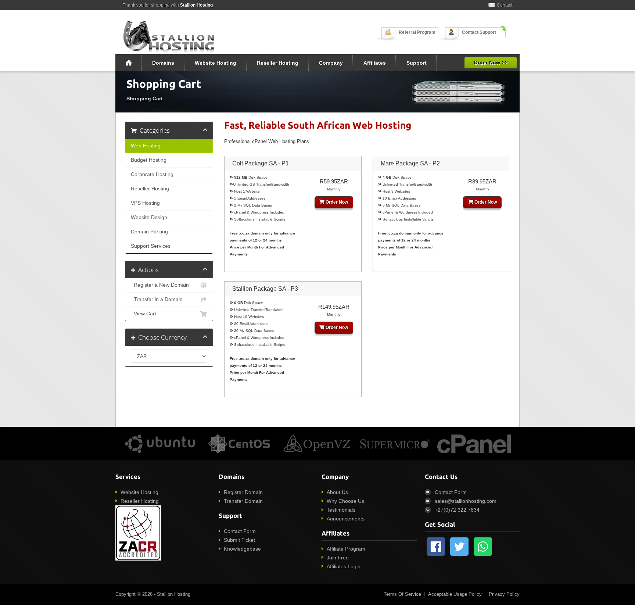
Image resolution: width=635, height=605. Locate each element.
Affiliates (374, 63)
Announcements (346, 519)
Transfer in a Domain (157, 299)
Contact (504, 5)
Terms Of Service (402, 594)
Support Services (151, 246)
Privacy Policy (504, 594)
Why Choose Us (345, 501)
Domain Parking (149, 232)
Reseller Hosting (277, 63)
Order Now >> (490, 62)
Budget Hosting (148, 160)
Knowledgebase (242, 549)
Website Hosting (215, 63)
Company (331, 63)
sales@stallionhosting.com (465, 501)
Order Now (336, 202)
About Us (337, 492)
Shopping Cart (144, 98)
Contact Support (479, 32)
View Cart (143, 313)
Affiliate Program (346, 549)
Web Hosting (146, 145)
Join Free (338, 558)
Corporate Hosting (152, 174)
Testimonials (341, 510)
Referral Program (417, 32)
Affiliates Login (343, 566)
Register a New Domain (160, 285)
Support (416, 63)
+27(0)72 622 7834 (457, 510)
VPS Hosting (145, 203)
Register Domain (243, 492)
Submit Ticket (239, 540)
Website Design (149, 217)
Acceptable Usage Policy (455, 594)
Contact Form (240, 531)
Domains (163, 63)
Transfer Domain (243, 501)
